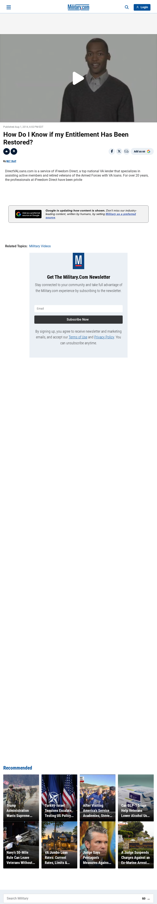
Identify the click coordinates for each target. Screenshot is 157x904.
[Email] (126, 151)
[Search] (127, 7)
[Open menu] (9, 7)
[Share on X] (119, 151)
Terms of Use (78, 337)
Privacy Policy (104, 337)
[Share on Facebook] (112, 151)
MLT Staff (11, 161)
